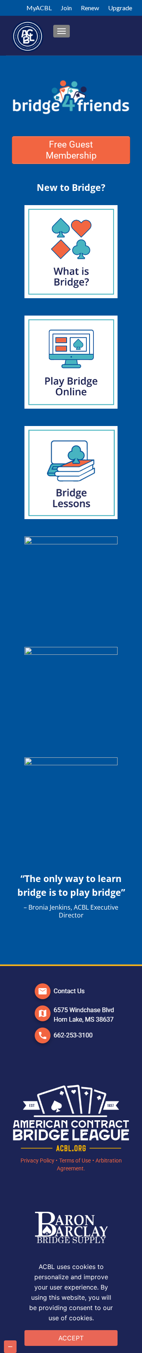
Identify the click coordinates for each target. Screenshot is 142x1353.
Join (66, 7)
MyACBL (39, 7)
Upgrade (120, 7)
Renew (90, 7)
